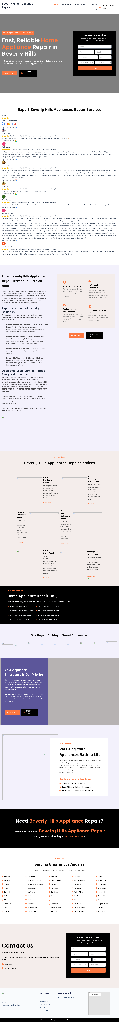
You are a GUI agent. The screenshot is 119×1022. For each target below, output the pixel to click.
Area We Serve (81, 4)
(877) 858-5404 (74, 836)
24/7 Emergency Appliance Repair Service (18, 33)
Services (65, 4)
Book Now (47, 503)
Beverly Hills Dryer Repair (92, 553)
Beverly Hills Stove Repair (49, 551)
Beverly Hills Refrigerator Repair (48, 480)
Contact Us (92, 9)
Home (55, 4)
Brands (94, 4)
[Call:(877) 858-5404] (100, 7)
